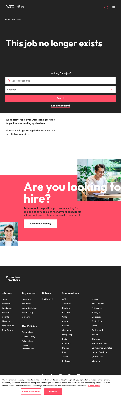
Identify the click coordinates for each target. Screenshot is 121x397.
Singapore (96, 316)
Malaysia (66, 361)
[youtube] (78, 375)
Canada (66, 312)
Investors (26, 299)
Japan (65, 356)
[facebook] (51, 375)
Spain (94, 325)
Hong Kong (67, 334)
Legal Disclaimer (29, 308)
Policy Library (28, 341)
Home (4, 299)
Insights (5, 316)
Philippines (97, 308)
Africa (65, 299)
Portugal (96, 312)
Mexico (95, 299)
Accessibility (27, 312)
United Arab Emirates (102, 347)
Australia (66, 303)
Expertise (6, 303)
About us (6, 321)
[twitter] (42, 375)
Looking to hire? (60, 105)
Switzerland (97, 330)
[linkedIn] (69, 375)
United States (98, 356)
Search (60, 98)
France (65, 325)
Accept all (53, 391)
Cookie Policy (94, 385)
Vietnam (96, 361)
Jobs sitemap (8, 325)
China (65, 321)
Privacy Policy (28, 332)
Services (6, 312)
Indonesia (66, 343)
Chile (64, 316)
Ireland (65, 347)
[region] (60, 386)
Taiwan (95, 334)
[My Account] (106, 7)
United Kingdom (99, 352)
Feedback (26, 303)
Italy (64, 352)
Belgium (66, 308)
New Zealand (98, 303)
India (64, 339)
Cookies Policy (28, 336)
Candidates (7, 308)
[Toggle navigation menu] (113, 7)
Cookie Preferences (28, 347)
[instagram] (60, 375)
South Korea (97, 321)
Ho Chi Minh (47, 299)
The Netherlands (99, 343)
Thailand (96, 339)
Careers (26, 316)
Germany (66, 330)
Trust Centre (8, 330)
